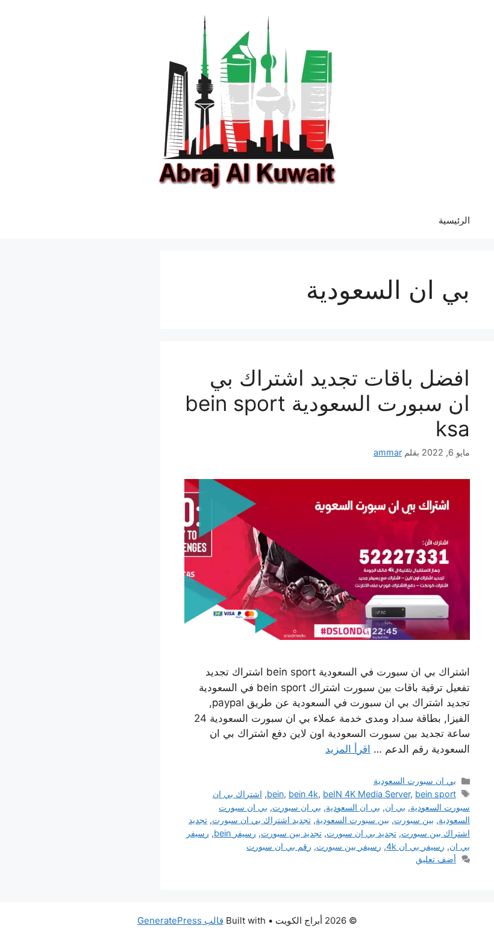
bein (275, 794)
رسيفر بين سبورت (348, 846)
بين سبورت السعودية (352, 820)
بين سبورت (414, 820)
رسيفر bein (235, 833)
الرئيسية (454, 220)
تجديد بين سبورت (291, 833)
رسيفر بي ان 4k (415, 846)
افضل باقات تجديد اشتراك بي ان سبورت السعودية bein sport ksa (327, 403)
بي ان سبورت (296, 807)
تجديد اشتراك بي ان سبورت (261, 820)
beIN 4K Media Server (366, 794)
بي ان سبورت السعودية (415, 781)
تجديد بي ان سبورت (361, 833)
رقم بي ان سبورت (278, 846)
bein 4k (303, 794)
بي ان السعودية (353, 807)
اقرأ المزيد (347, 749)
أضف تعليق (436, 859)
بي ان (395, 807)
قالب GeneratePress (180, 920)
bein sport (435, 794)
